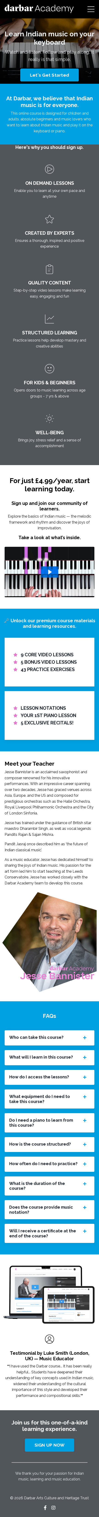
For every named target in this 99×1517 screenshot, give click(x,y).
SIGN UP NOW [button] (50, 1445)
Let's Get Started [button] (49, 75)
